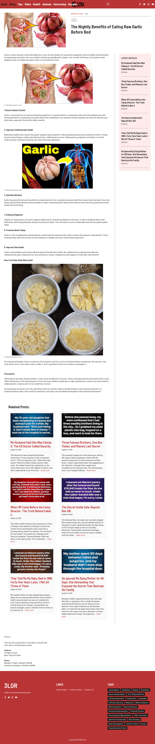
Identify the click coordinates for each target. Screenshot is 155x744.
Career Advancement (117, 694)
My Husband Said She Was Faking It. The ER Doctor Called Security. (31, 444)
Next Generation (130, 707)
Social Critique (132, 724)
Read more (45, 470)
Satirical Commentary (117, 720)
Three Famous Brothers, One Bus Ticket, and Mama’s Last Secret (82, 444)
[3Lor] (78, 4)
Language (142, 698)
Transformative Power (117, 728)
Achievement (114, 690)
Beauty (135, 690)
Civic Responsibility (136, 694)
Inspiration (131, 698)
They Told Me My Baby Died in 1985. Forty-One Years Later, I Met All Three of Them (32, 582)
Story (12, 4)
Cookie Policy (61, 690)
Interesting (60, 4)
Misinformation (115, 707)
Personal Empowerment (118, 711)
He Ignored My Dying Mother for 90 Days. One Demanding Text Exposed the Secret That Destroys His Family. (83, 584)
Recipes (72, 4)
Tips (20, 4)
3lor (86, 14)
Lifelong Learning (116, 703)
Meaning (129, 703)
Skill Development (116, 724)
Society (143, 724)
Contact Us (89, 690)
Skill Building (134, 720)
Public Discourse (140, 715)
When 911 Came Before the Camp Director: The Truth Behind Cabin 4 (31, 511)
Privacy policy (76, 690)
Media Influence (141, 703)
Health (36, 4)
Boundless (145, 690)
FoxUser (124, 72)
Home (4, 4)
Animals (46, 4)
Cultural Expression (116, 698)
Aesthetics (126, 690)
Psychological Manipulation (120, 715)
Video (28, 4)
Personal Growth (137, 711)
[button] (108, 4)
